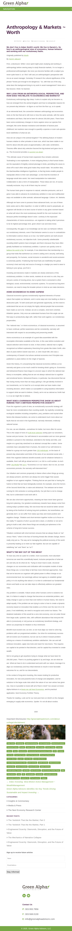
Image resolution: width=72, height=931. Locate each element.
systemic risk (25, 778)
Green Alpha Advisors (40, 759)
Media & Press (14, 805)
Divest (15, 751)
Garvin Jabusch (15, 59)
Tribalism (43, 778)
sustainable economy (50, 774)
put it (24, 465)
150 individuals (42, 450)
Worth (26, 55)
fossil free (10, 755)
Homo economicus (55, 762)
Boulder (22, 747)
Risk (63, 770)
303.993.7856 (31, 909)
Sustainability (30, 774)
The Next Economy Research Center (24, 810)
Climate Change (50, 747)
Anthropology (20, 743)
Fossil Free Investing (33, 755)
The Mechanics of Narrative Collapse (24, 837)
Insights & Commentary (39, 41)
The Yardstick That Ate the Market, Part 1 (26, 825)
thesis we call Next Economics (32, 689)
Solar (18, 774)
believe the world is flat (15, 250)
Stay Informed (13, 872)
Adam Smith (10, 743)
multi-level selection (35, 433)
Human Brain (10, 766)
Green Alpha (28, 759)
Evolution (60, 751)
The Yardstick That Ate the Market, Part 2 (26, 820)
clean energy (40, 747)
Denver (9, 751)
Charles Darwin (30, 747)
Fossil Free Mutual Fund (47, 755)
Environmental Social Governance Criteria (39, 751)
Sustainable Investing (13, 778)
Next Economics (35, 770)
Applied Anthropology (31, 743)
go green (20, 759)
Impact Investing (45, 766)
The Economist (35, 778)
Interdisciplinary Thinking (14, 770)
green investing (32, 762)
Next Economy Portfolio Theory (50, 770)
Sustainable (39, 774)
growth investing (43, 762)
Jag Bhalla (15, 465)
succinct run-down (36, 152)
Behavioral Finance (12, 747)
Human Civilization (22, 766)
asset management (44, 743)
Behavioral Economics (58, 743)
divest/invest (22, 751)
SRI (23, 774)
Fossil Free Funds (20, 755)
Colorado (59, 747)
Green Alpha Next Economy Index (16, 762)
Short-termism (11, 774)
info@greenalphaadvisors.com (40, 919)
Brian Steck (27, 41)
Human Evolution (33, 766)
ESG (54, 751)
